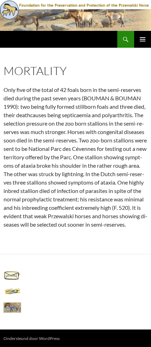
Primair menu (142, 39)
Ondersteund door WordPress (32, 338)
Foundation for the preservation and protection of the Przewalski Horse (60, 39)
